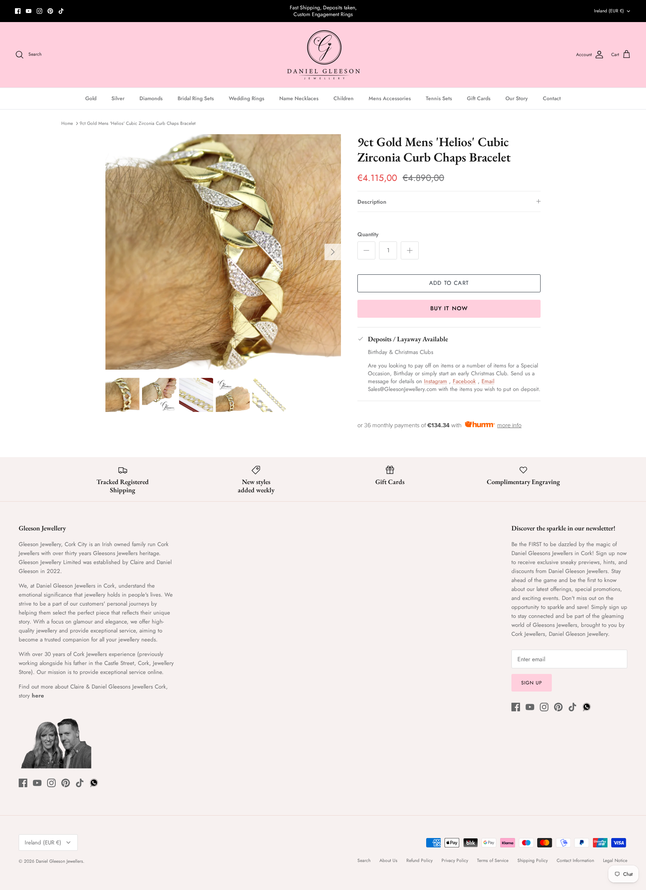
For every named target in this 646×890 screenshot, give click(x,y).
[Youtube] (28, 11)
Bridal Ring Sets (196, 98)
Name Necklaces (299, 98)
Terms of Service (492, 860)
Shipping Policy (532, 860)
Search (363, 860)
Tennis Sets (439, 98)
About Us (388, 860)
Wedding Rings (246, 98)
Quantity (367, 234)
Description (371, 202)
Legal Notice (615, 860)
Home (67, 123)
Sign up (531, 682)
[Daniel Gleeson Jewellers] (323, 55)
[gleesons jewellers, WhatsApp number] (72, 11)
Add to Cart (449, 283)
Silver (117, 98)
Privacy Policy (455, 860)
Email (488, 381)
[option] (223, 252)
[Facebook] (18, 11)
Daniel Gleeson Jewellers (59, 861)
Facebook (464, 381)
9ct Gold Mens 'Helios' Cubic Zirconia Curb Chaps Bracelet (138, 123)
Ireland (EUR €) (609, 10)
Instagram (435, 381)
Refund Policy (419, 860)
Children (343, 98)
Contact (552, 98)
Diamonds (151, 98)
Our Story (516, 98)
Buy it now (449, 308)
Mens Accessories (390, 98)
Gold (90, 98)
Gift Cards (478, 98)
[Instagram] (39, 11)
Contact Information (575, 860)
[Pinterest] (50, 11)
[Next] (332, 252)
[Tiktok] (61, 11)
